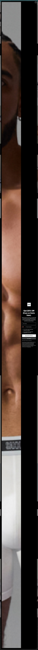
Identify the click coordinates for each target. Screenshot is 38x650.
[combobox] (24, 327)
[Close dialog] (36, 2)
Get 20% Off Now (29, 335)
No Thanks (29, 338)
